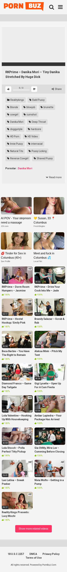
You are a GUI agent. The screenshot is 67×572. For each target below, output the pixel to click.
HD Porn (14, 136)
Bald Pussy (38, 99)
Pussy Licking (39, 151)
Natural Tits (16, 151)
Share (58, 89)
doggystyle (16, 129)
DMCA (33, 554)
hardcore (35, 129)
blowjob (30, 107)
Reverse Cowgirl (19, 158)
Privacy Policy (51, 554)
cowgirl (14, 114)
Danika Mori (16, 121)
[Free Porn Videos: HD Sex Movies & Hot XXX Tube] (24, 7)
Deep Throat (38, 121)
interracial (37, 143)
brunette (48, 107)
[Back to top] (60, 564)
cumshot (31, 114)
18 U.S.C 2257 (16, 554)
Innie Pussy (16, 143)
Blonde (14, 107)
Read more (55, 177)
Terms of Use (34, 557)
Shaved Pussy (44, 158)
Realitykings (17, 99)
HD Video (32, 136)
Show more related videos (33, 528)
